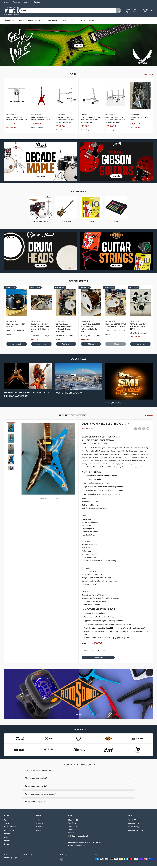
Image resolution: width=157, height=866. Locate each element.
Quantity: (85, 651)
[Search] (118, 10)
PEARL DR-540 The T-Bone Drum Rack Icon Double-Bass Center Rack (91, 119)
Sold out (115, 344)
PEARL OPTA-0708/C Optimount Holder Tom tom (16, 118)
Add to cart (16, 344)
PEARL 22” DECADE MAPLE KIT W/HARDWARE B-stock (115, 325)
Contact (37, 2)
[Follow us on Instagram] (61, 859)
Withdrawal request (135, 830)
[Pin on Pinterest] (139, 428)
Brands (80, 20)
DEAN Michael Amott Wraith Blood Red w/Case (40, 118)
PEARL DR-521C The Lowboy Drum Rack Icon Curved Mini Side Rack (65, 119)
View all (79, 46)
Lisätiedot (149, 416)
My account (130, 12)
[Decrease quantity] (92, 650)
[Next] (153, 105)
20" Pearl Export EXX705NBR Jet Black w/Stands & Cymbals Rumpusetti (64, 328)
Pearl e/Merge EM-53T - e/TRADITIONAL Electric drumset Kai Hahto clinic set (40, 328)
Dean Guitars (36, 114)
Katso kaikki (148, 74)
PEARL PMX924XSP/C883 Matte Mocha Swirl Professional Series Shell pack (90, 328)
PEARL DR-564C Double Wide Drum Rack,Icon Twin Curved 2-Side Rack (115, 119)
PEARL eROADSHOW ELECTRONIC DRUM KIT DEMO (139, 326)
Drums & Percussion (35, 20)
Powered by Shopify (11, 858)
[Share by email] (147, 428)
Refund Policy (133, 823)
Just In (21, 20)
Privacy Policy (133, 827)
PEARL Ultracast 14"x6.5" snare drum (15, 325)
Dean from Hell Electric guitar (105, 423)
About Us (16, 2)
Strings (63, 20)
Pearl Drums (11, 114)
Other (72, 20)
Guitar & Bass (52, 20)
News (91, 20)
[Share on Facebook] (135, 428)
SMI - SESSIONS (113, 403)
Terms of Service (134, 820)
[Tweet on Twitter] (143, 428)
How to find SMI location (69, 393)
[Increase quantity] (104, 650)
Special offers (9, 20)
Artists (6, 2)
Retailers (27, 2)
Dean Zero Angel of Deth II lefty (139, 118)
